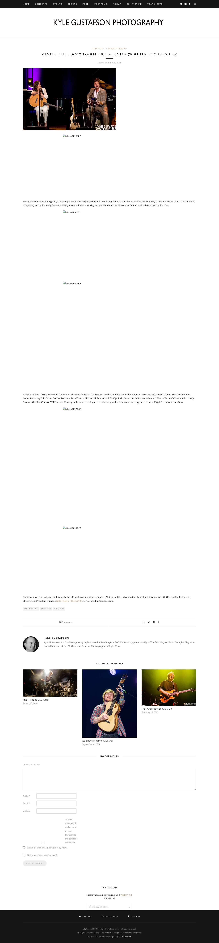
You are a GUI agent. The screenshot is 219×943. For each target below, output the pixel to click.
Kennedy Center (116, 49)
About (117, 4)
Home (26, 4)
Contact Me (134, 4)
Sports (72, 4)
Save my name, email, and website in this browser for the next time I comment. (71, 831)
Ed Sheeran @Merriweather (97, 740)
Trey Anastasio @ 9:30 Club (157, 708)
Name (26, 796)
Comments (65, 622)
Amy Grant (46, 609)
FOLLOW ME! (126, 895)
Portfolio (100, 4)
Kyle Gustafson (56, 637)
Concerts (41, 4)
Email (26, 803)
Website (26, 811)
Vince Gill (59, 609)
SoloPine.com (125, 936)
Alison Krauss (31, 609)
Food (86, 4)
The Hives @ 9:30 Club (35, 699)
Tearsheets (154, 4)
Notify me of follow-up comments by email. (47, 847)
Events (57, 4)
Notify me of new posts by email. (42, 855)
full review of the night (68, 600)
